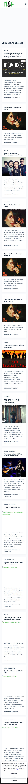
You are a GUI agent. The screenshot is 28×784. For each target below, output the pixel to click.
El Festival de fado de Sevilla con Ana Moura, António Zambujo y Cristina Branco (13, 55)
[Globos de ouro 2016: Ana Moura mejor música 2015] (14, 630)
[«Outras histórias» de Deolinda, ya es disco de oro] (14, 166)
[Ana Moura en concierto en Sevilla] (14, 121)
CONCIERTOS (7, 451)
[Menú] (25, 4)
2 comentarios (7, 443)
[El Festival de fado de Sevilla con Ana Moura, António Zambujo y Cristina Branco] (14, 68)
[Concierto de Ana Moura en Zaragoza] (14, 267)
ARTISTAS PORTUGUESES (9, 504)
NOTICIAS (6, 50)
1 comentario (7, 99)
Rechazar (14, 777)
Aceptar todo (14, 773)
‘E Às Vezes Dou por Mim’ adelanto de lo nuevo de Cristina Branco (12, 400)
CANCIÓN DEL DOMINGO (9, 559)
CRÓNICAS (12, 451)
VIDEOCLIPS (6, 396)
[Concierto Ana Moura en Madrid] (14, 218)
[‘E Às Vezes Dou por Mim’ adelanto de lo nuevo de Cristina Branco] (14, 414)
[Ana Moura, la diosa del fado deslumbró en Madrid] (14, 467)
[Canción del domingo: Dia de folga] (14, 684)
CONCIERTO (6, 202)
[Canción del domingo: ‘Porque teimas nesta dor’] (14, 575)
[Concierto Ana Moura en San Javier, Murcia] (14, 313)
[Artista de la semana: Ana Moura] (14, 520)
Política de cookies (20, 770)
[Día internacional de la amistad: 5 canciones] (14, 359)
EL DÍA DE (6, 342)
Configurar (14, 780)
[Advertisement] (14, 23)
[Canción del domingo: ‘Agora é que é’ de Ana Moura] (14, 736)
